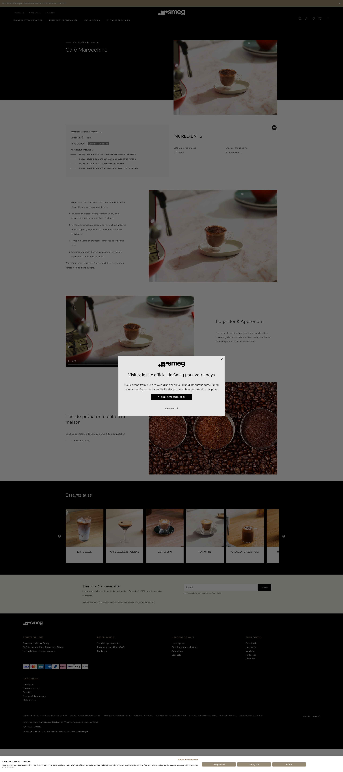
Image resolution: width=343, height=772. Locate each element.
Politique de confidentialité (188, 759)
